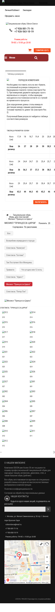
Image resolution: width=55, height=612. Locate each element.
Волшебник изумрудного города (20, 241)
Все (8, 233)
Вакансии (43, 3)
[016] (41, 322)
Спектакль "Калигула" (15, 248)
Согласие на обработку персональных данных (24, 493)
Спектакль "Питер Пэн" (16, 291)
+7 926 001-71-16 (24, 28)
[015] (13, 322)
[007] (41, 411)
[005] (41, 401)
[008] (13, 421)
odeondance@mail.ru (13, 524)
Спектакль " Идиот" (14, 277)
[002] (13, 391)
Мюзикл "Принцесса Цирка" (18, 284)
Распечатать (40, 202)
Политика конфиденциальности (18, 489)
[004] (13, 401)
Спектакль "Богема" (15, 255)
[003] (41, 391)
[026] (41, 371)
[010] (13, 431)
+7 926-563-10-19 (24, 31)
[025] (13, 371)
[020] (41, 342)
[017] (13, 332)
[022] (41, 352)
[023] (13, 361)
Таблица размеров (15, 74)
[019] (13, 342)
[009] (41, 421)
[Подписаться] (48, 509)
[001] (41, 381)
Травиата (10, 270)
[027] (13, 381)
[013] (13, 312)
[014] (41, 312)
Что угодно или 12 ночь (31, 270)
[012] (13, 440)
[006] (13, 411)
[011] (41, 431)
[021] (13, 352)
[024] (41, 361)
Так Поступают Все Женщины (19, 262)
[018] (41, 332)
